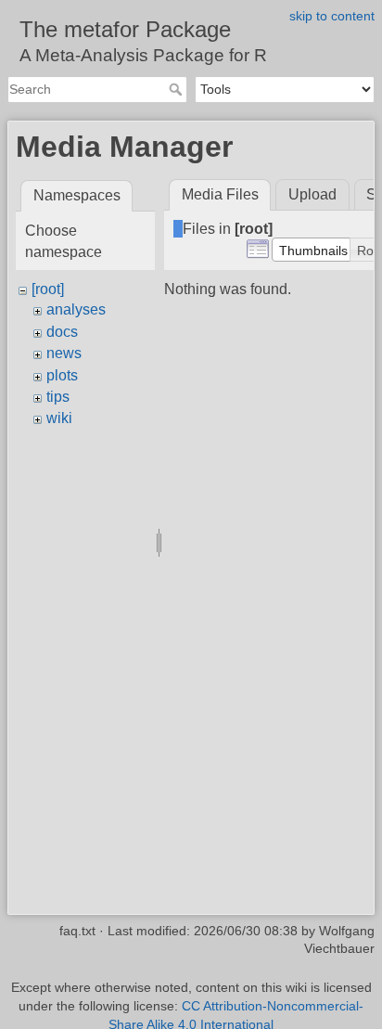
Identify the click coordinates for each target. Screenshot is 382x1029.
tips (58, 397)
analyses (76, 309)
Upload (312, 194)
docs (62, 332)
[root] (48, 289)
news (64, 353)
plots (62, 375)
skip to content (332, 15)
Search (177, 89)
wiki (59, 418)
